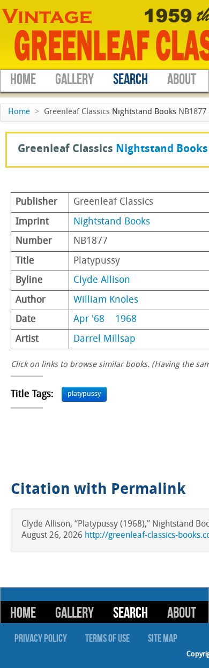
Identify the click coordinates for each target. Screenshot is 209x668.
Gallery (74, 79)
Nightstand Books (144, 112)
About (181, 79)
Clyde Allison (101, 280)
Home (23, 79)
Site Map (162, 638)
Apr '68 (88, 319)
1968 (126, 319)
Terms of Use (107, 638)
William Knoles (105, 300)
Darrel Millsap (104, 339)
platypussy (84, 394)
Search (130, 79)
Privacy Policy (40, 638)
